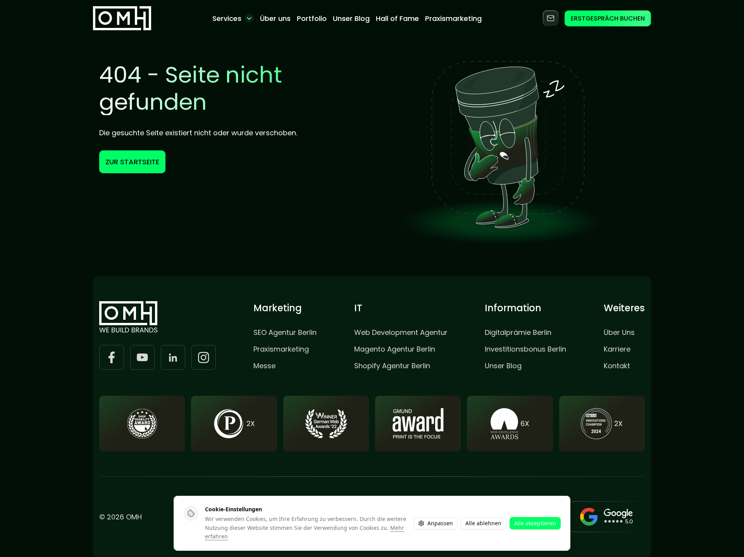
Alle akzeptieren (535, 523)
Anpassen (440, 523)
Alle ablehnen (483, 523)
